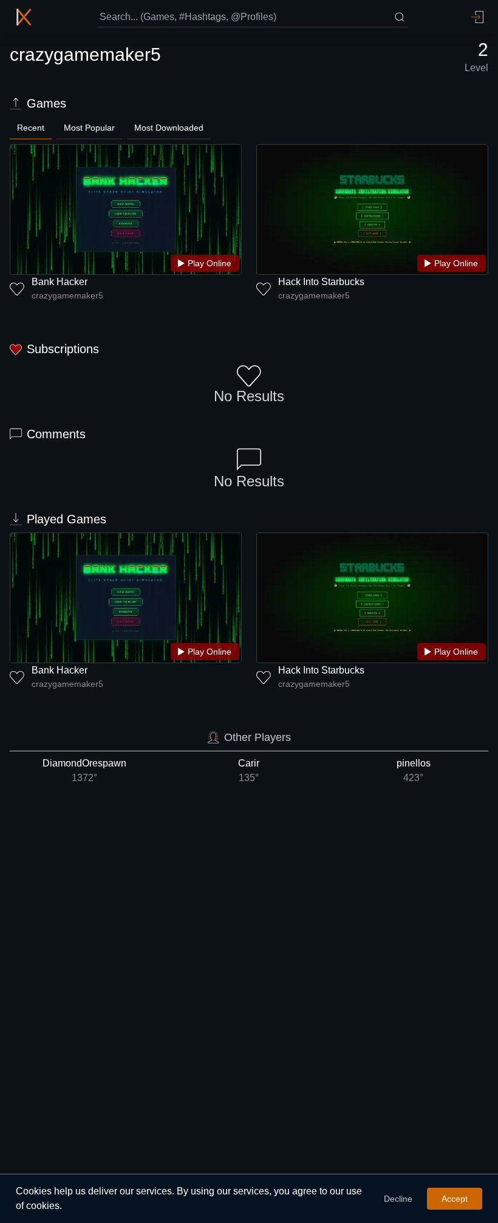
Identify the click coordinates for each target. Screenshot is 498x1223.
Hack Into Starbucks (321, 282)
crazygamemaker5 (67, 295)
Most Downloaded (168, 128)
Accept (455, 1199)
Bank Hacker (59, 282)
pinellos (414, 770)
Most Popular (89, 128)
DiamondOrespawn (84, 770)
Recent (30, 128)
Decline (398, 1199)
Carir (248, 770)
